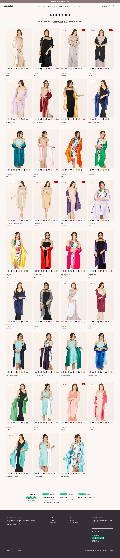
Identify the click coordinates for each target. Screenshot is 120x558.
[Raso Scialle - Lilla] (101, 199)
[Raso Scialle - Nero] (46, 47)
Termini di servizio (105, 550)
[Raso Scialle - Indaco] (101, 249)
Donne (49, 6)
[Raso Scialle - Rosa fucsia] (74, 249)
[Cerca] (109, 6)
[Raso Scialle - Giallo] (19, 249)
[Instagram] (95, 531)
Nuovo (43, 6)
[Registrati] (112, 527)
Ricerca (51, 524)
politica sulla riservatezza (89, 550)
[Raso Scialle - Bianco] (46, 452)
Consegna (72, 525)
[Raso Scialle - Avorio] (46, 401)
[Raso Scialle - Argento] (46, 300)
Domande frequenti (74, 522)
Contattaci (72, 520)
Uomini (60, 6)
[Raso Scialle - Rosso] (46, 249)
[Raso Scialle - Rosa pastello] (46, 148)
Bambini (55, 6)
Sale (39, 6)
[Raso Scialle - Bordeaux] (46, 98)
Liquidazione (67, 6)
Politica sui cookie (98, 550)
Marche (74, 6)
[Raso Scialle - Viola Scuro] (46, 351)
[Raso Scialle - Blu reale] (101, 351)
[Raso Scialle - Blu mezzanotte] (19, 351)
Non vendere (111, 550)
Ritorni (71, 524)
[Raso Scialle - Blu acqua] (74, 452)
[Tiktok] (98, 531)
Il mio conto (52, 525)
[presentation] (7, 68)
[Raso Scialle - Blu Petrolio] (19, 148)
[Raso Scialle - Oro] (74, 98)
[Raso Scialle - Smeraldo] (101, 148)
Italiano (103, 6)
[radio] (9, 69)
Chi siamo (52, 520)
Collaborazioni (53, 522)
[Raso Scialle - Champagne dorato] (19, 47)
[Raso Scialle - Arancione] (74, 148)
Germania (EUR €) (10, 550)
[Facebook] (92, 531)
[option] (60, 1)
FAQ (80, 6)
